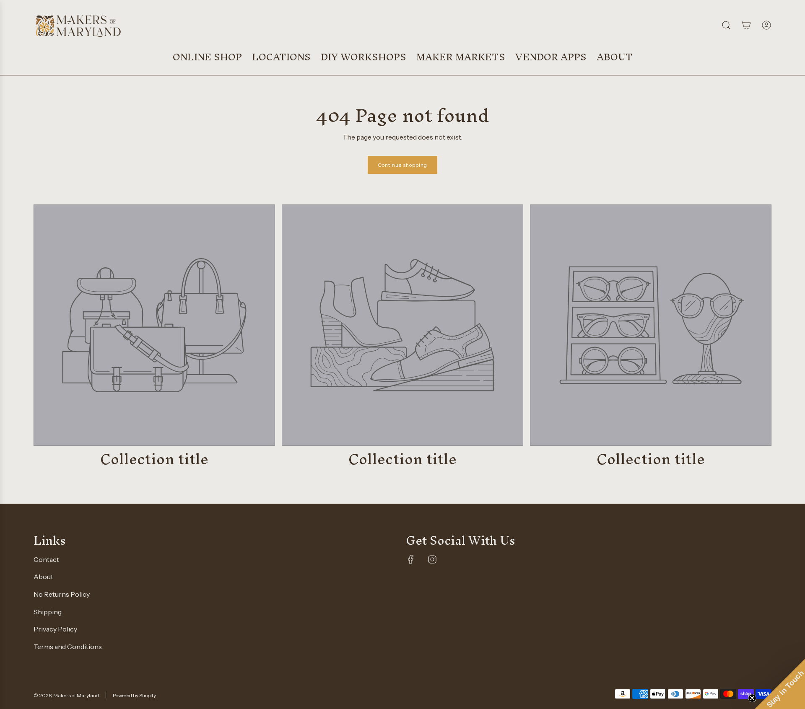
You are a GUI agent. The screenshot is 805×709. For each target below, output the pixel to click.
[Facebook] (411, 559)
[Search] (726, 25)
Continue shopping (402, 165)
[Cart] (746, 25)
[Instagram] (432, 559)
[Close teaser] (752, 698)
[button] (780, 684)
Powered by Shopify (134, 695)
